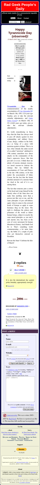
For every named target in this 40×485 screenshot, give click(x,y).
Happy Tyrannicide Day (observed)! (20, 33)
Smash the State (31, 437)
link (21, 373)
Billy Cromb (19, 270)
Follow (21, 266)
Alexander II (10, 440)
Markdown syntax (13, 370)
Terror (13, 439)
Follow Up (10, 286)
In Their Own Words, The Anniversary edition (29, 433)
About (19, 18)
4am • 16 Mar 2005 (20, 273)
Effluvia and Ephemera (10, 437)
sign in (28, 359)
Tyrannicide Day (16, 106)
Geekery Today (11, 314)
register (13, 359)
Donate (33, 458)
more (20, 476)
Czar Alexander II (25, 111)
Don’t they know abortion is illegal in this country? (9, 433)
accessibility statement (24, 482)
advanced (28, 22)
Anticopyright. (12, 415)
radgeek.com (22, 306)
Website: (9, 352)
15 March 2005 (12, 39)
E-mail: (8, 344)
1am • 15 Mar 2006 (12, 309)
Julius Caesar (19, 440)
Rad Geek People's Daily (20, 7)
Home (13, 18)
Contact (26, 18)
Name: (8, 339)
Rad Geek (12, 418)
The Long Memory (23, 439)
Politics (21, 437)
